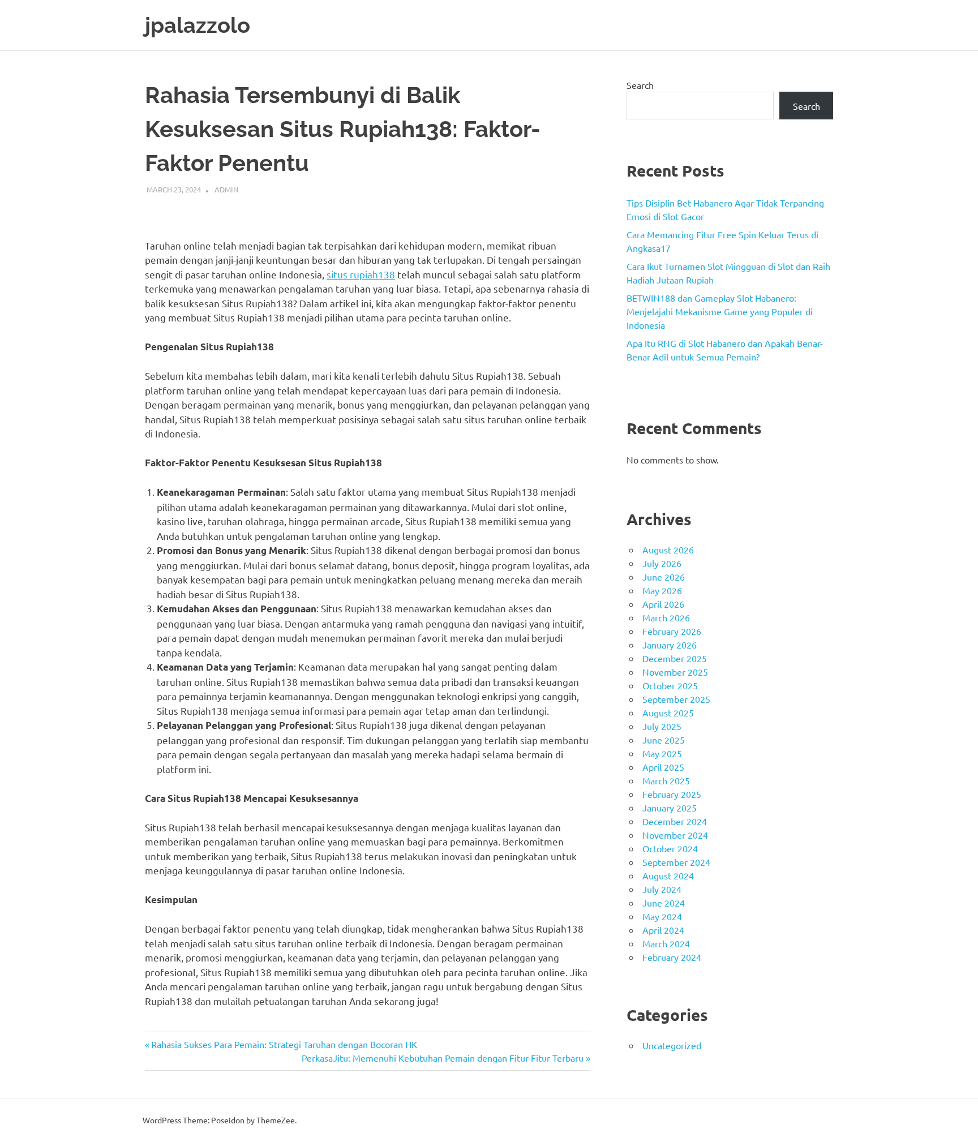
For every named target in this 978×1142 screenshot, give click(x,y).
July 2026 (661, 563)
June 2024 (663, 902)
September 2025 (676, 699)
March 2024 (666, 943)
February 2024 (671, 957)
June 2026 (663, 576)
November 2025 (675, 671)
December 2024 (674, 821)
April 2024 (663, 929)
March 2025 (666, 780)
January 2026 (669, 644)
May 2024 (662, 916)
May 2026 (662, 590)
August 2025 (668, 712)
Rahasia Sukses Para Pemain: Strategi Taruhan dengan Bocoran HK (284, 1044)
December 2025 (674, 658)
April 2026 (663, 603)
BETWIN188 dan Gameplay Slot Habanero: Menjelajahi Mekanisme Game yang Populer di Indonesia (720, 311)
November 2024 (675, 834)
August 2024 (668, 875)
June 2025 (663, 739)
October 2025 (670, 685)
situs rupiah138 (361, 274)
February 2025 (671, 794)
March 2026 (666, 617)
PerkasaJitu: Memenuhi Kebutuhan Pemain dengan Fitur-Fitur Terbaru (443, 1057)
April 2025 (663, 766)
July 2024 (661, 889)
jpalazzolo (197, 25)
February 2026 (671, 631)
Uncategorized (671, 1045)
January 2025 (669, 807)
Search (640, 85)
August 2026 (668, 549)
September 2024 (676, 862)
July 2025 (661, 726)
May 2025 (662, 753)
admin (226, 189)
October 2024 (670, 848)
